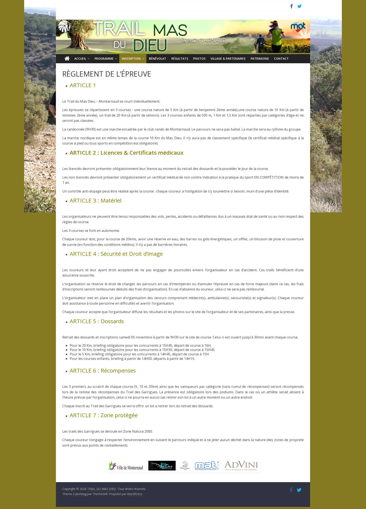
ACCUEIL (80, 58)
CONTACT (281, 58)
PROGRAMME (104, 58)
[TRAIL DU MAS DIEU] (67, 58)
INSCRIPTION (131, 58)
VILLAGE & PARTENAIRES (228, 58)
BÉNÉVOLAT (157, 58)
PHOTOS (199, 58)
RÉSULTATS (179, 58)
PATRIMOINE (260, 58)
